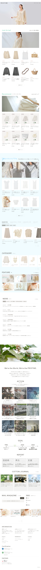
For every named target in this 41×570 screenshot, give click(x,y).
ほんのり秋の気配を (34, 30)
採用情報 (29, 540)
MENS (14, 225)
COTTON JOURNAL (19, 301)
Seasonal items (15, 222)
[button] (38, 3)
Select (35, 222)
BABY (11, 225)
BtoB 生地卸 (16, 540)
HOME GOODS (4, 124)
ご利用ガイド (3, 538)
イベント (8, 301)
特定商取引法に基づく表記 (5, 541)
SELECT (25, 77)
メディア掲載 (12, 301)
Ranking (5, 222)
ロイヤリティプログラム (17, 538)
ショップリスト (29, 538)
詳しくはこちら (6, 554)
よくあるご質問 (3, 542)
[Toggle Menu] (40, 3)
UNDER (7, 225)
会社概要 (29, 539)
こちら (11, 531)
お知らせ (25, 301)
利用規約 (3, 539)
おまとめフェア (35, 94)
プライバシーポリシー (4, 540)
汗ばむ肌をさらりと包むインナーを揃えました (28, 159)
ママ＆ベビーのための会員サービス (19, 539)
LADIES (3, 77)
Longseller (27, 222)
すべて (4, 301)
